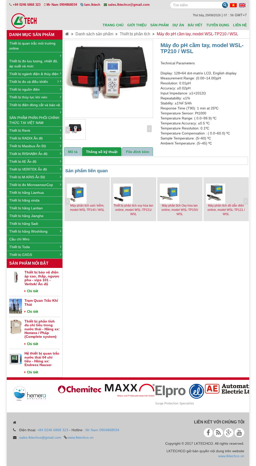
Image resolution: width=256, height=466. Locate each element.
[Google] (229, 432)
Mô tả (73, 152)
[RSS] (218, 432)
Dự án (178, 25)
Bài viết (195, 25)
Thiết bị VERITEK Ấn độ (28, 169)
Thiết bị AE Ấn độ (22, 162)
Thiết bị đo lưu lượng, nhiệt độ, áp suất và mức (33, 63)
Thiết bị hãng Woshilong (28, 231)
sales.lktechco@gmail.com (40, 437)
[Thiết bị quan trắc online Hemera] (27, 394)
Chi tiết (32, 291)
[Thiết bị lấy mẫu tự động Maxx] (127, 390)
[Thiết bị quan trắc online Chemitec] (77, 389)
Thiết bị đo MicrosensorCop (31, 185)
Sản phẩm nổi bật (28, 263)
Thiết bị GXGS (20, 255)
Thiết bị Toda (19, 247)
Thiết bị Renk (19, 130)
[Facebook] (208, 432)
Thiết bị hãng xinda (24, 200)
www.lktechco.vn (81, 437)
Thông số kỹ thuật (102, 152)
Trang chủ (113, 25)
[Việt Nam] (233, 5)
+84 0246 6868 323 (52, 430)
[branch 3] (177, 394)
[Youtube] (239, 432)
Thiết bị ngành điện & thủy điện (33, 74)
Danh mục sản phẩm (31, 35)
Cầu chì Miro (19, 239)
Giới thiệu (136, 25)
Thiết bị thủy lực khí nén (28, 97)
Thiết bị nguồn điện (24, 89)
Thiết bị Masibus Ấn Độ (27, 146)
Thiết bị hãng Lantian (26, 208)
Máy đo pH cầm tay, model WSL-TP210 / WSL (197, 34)
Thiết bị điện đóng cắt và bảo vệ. (35, 105)
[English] (242, 5)
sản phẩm (159, 25)
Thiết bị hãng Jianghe (26, 216)
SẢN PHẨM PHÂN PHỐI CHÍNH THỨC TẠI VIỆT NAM (34, 120)
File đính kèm (137, 152)
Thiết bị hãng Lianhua (26, 193)
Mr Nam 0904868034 (102, 430)
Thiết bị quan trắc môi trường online (32, 45)
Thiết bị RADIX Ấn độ (26, 138)
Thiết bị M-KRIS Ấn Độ (27, 177)
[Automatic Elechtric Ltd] (227, 388)
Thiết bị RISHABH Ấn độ (28, 154)
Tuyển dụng (217, 25)
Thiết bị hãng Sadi (23, 224)
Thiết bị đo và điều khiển (28, 82)
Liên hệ (240, 25)
